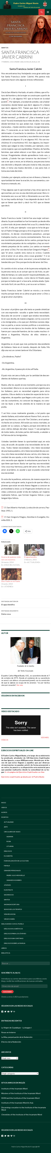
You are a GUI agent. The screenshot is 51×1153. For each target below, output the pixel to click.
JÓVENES (7, 885)
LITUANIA (10, 846)
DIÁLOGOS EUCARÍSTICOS (13, 929)
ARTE (6, 827)
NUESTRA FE (8, 890)
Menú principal (48, 12)
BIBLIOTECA (5, 953)
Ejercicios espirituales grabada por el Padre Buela (22, 777)
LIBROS (4, 948)
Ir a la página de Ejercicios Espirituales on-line (24, 772)
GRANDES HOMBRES (14, 880)
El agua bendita (30, 557)
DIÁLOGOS (8, 851)
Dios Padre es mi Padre (10, 581)
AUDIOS (4, 812)
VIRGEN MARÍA (9, 919)
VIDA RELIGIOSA (9, 914)
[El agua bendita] (34, 550)
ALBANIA (10, 837)
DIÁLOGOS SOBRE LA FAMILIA (14, 943)
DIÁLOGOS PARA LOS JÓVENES (15, 934)
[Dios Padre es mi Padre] (11, 574)
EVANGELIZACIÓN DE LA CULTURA (16, 861)
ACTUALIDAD (8, 822)
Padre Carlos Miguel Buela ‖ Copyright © (25, 1147)
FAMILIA (7, 866)
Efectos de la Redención (11, 1042)
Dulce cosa (9, 612)
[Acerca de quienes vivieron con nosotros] (11, 550)
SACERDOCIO (9, 895)
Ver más (19, 685)
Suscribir (7, 992)
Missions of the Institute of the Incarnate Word (20, 1093)
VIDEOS (4, 807)
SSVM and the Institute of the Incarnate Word (20, 1098)
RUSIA (9, 841)
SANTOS (4, 48)
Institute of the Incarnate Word (14, 1088)
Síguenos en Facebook (13, 696)
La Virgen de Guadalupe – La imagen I (16, 1028)
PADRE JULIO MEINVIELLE (16, 875)
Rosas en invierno (8, 1032)
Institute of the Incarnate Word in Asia (17, 1103)
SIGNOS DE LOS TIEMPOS (13, 909)
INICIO (3, 803)
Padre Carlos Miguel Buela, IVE (27, 62)
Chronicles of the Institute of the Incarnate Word (21, 1114)
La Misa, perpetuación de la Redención (16, 1037)
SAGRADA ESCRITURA (11, 904)
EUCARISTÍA (8, 856)
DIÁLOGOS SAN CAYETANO (13, 938)
